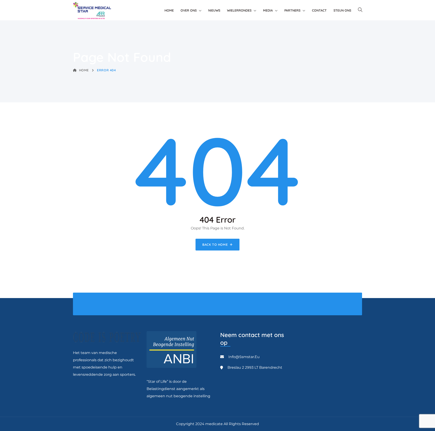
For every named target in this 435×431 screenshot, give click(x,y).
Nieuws (214, 10)
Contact (319, 10)
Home (169, 10)
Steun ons (342, 10)
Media (268, 10)
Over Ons (189, 10)
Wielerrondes (239, 10)
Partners (292, 10)
